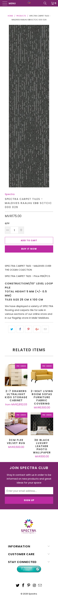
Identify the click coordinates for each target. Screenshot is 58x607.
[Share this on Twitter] (11, 329)
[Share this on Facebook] (20, 329)
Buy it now (29, 248)
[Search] (46, 3)
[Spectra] (29, 3)
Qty (7, 223)
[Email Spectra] (40, 586)
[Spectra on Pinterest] (28, 586)
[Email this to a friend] (45, 329)
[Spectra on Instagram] (34, 586)
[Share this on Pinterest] (28, 329)
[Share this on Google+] (37, 329)
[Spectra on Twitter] (17, 586)
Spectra (10, 194)
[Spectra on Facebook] (23, 586)
